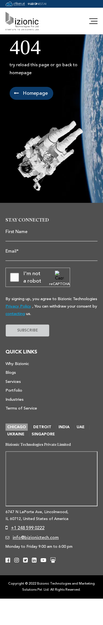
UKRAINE (15, 434)
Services (13, 382)
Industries (14, 399)
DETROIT (42, 427)
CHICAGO (16, 427)
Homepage (34, 93)
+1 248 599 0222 (27, 528)
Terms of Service (21, 408)
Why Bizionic (17, 364)
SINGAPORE (43, 434)
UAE (81, 427)
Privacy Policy (18, 306)
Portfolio (13, 390)
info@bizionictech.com (36, 537)
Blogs (10, 372)
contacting (15, 314)
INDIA (64, 427)
